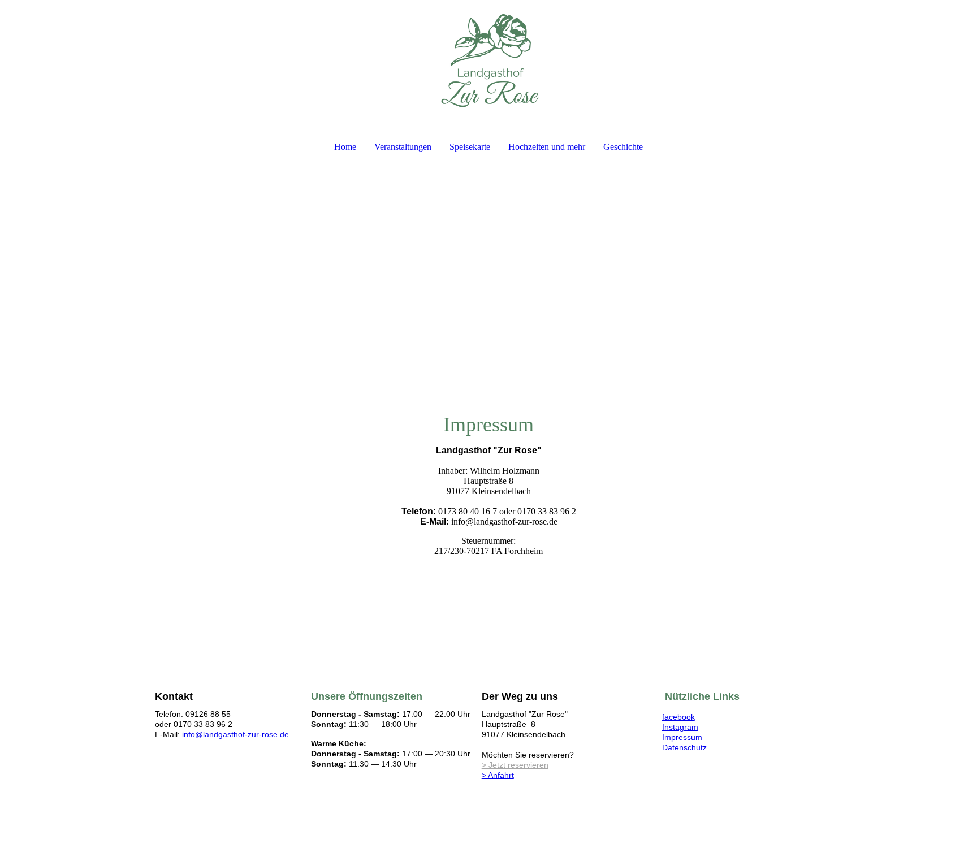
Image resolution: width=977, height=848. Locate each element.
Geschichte (623, 147)
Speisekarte (469, 147)
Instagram (680, 727)
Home (345, 147)
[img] (488, 59)
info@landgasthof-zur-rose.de (235, 734)
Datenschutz (684, 747)
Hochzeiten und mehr (546, 147)
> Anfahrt (498, 775)
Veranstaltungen (402, 147)
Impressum (682, 737)
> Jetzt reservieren (515, 764)
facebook (678, 716)
